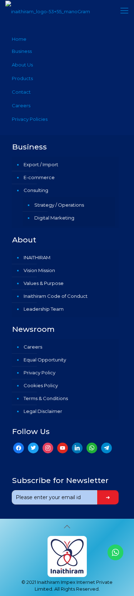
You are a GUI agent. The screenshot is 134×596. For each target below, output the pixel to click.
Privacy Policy (39, 372)
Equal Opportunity (45, 360)
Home (19, 39)
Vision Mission (39, 270)
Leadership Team (44, 309)
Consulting (36, 190)
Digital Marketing (54, 218)
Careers (21, 105)
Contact (21, 92)
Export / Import (41, 164)
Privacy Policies (30, 119)
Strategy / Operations (59, 205)
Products (22, 78)
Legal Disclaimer (43, 411)
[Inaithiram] (47, 10)
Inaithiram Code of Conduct (56, 296)
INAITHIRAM (37, 257)
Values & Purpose (44, 283)
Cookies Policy (41, 385)
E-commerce (39, 177)
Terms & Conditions (46, 398)
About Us (22, 65)
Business (22, 51)
